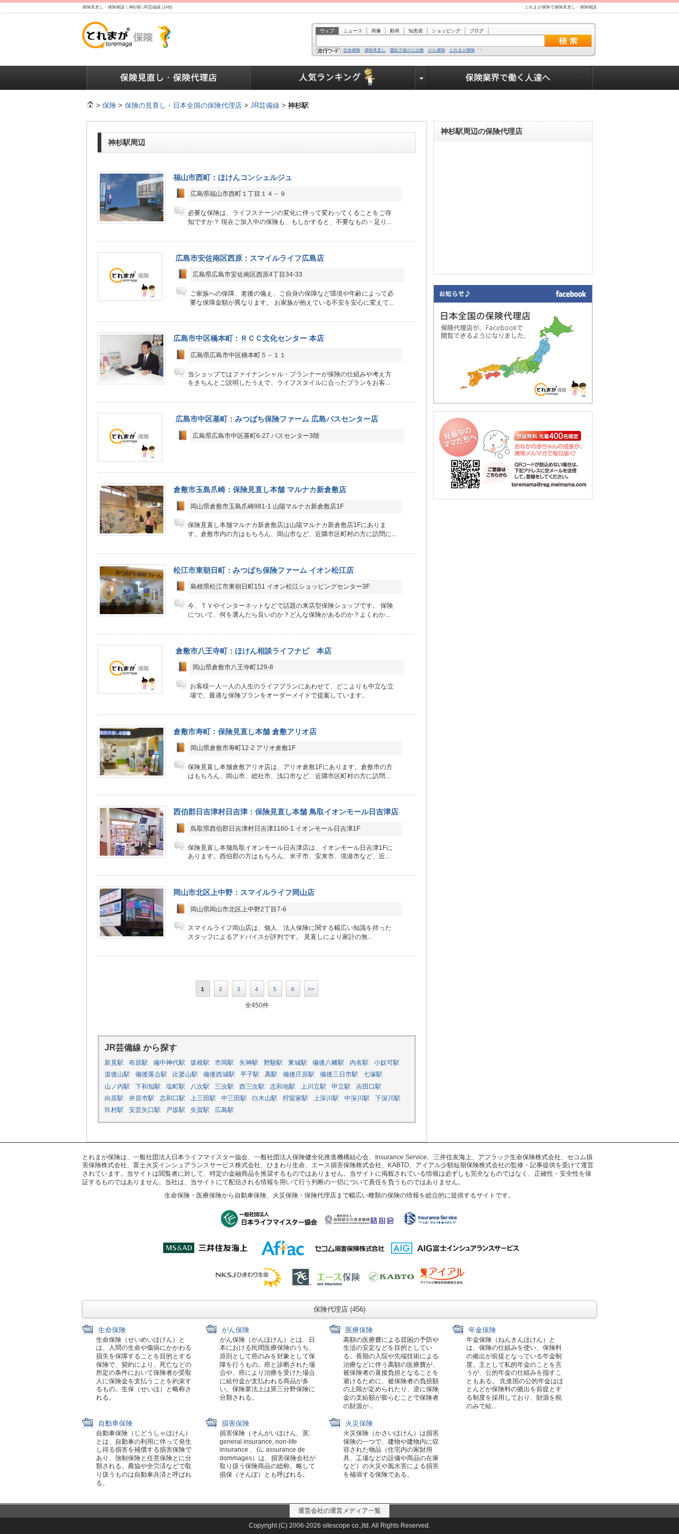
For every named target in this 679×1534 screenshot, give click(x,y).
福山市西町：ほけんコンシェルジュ (232, 177)
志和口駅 (172, 1098)
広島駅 (224, 1110)
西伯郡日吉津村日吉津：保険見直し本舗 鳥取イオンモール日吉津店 (285, 811)
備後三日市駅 (339, 1074)
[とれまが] (90, 105)
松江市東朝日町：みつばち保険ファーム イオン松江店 (263, 570)
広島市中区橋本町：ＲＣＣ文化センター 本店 (248, 338)
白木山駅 (264, 1098)
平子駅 (249, 1074)
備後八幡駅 (328, 1062)
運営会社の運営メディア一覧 (339, 1510)
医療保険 (358, 1330)
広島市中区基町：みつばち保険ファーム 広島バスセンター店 (277, 419)
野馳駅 (273, 1062)
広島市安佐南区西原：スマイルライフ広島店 (250, 258)
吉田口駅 (368, 1086)
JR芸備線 (265, 105)
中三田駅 (234, 1098)
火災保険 (358, 1423)
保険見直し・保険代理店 (168, 78)
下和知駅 (148, 1086)
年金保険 (481, 1330)
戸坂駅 (175, 1110)
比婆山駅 (185, 1074)
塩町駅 (175, 1086)
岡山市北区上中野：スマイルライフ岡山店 (244, 892)
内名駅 (359, 1062)
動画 (394, 30)
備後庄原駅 (299, 1074)
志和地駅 (282, 1086)
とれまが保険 (462, 50)
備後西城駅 (219, 1074)
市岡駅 (224, 1062)
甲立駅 (341, 1086)
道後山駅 (117, 1074)
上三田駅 (203, 1098)
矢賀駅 (200, 1110)
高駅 (271, 1074)
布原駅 (138, 1062)
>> (311, 989)
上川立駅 (313, 1086)
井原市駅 (141, 1098)
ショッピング (446, 30)
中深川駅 (357, 1098)
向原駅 (114, 1098)
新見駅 (114, 1062)
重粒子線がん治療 (407, 50)
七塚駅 (372, 1074)
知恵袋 (415, 30)
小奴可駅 (386, 1062)
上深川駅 (326, 1098)
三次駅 (224, 1086)
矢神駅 (248, 1062)
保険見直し (375, 50)
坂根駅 (200, 1062)
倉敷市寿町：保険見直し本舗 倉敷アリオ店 (245, 731)
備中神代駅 (169, 1062)
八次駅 (200, 1086)
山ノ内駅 (117, 1086)
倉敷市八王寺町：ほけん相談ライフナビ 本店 (254, 651)
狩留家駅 (295, 1098)
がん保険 (436, 50)
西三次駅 (252, 1086)
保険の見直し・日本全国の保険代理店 (183, 105)
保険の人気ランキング (332, 78)
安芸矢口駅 (145, 1110)
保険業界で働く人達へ (510, 78)
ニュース (352, 30)
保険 (109, 105)
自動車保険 (114, 1423)
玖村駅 (114, 1110)
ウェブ (327, 30)
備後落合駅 (151, 1074)
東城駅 (297, 1062)
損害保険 (234, 1423)
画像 (376, 30)
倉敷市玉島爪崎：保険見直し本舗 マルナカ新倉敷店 (259, 489)
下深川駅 (388, 1098)
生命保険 (351, 50)
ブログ (476, 30)
